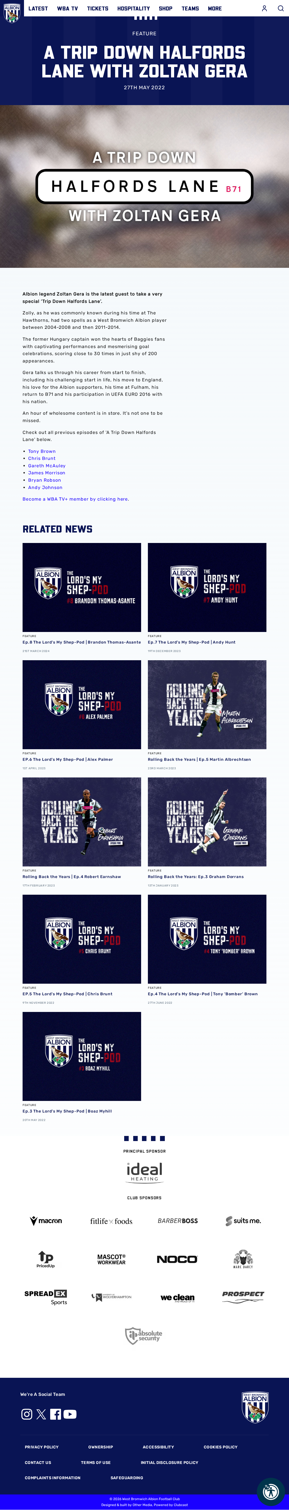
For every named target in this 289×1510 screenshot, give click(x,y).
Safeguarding (127, 1478)
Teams (190, 8)
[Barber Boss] (177, 1221)
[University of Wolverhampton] (111, 1298)
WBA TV (67, 8)
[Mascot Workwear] (111, 1260)
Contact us (38, 1462)
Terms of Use (96, 1462)
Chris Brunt (42, 458)
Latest (38, 8)
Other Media (142, 1505)
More (215, 8)
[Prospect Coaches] (243, 1297)
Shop (165, 8)
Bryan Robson (44, 480)
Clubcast (181, 1505)
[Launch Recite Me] (271, 1492)
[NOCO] (177, 1259)
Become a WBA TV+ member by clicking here (75, 499)
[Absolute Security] (144, 1336)
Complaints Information (53, 1478)
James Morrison (46, 472)
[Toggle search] (281, 8)
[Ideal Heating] (144, 1173)
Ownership (100, 1447)
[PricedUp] (45, 1260)
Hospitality (133, 8)
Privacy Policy (41, 1447)
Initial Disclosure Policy (169, 1462)
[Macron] (45, 1221)
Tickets (97, 8)
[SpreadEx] (45, 1297)
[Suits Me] (243, 1221)
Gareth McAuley (47, 465)
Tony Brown (42, 451)
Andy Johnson (45, 487)
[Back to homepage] (12, 12)
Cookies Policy (220, 1447)
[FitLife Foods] (111, 1221)
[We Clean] (177, 1297)
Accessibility (158, 1447)
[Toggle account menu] (264, 8)
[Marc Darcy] (243, 1259)
